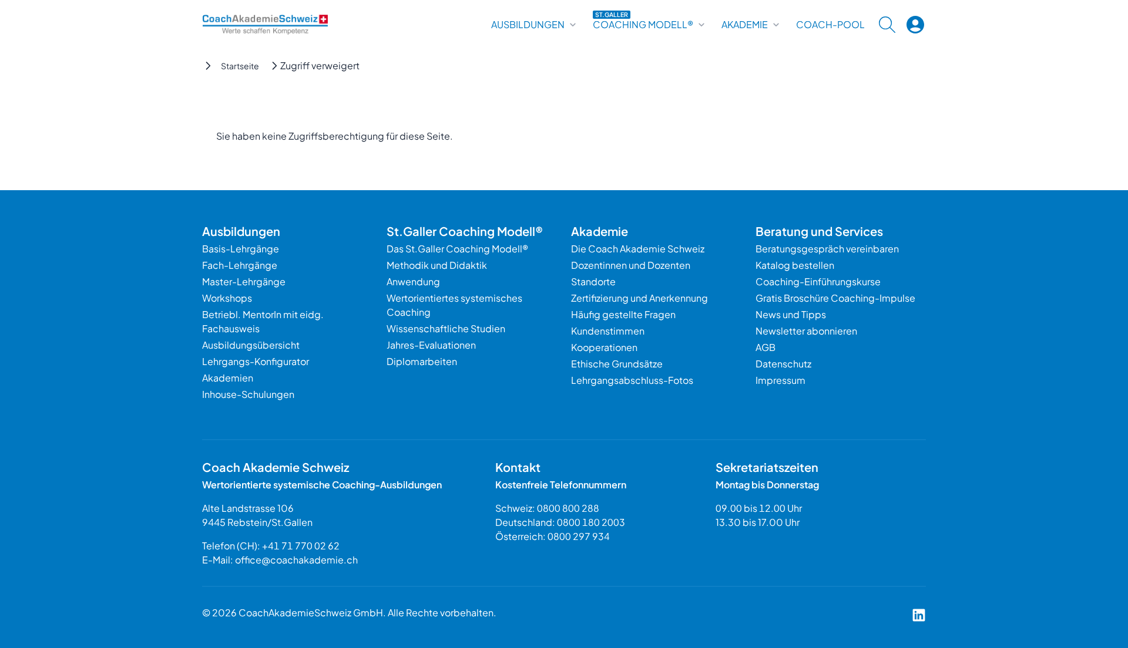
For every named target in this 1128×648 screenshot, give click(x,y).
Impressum (780, 380)
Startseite (240, 65)
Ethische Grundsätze (617, 363)
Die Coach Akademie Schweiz (637, 248)
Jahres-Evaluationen (431, 345)
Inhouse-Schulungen (248, 394)
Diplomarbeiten (422, 361)
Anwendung (413, 281)
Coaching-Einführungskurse (818, 281)
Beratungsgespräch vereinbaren (827, 248)
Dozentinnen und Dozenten (630, 265)
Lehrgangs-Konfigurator (255, 361)
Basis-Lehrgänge (240, 248)
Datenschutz (783, 363)
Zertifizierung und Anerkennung (639, 298)
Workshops (227, 298)
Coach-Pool (830, 24)
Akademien (227, 378)
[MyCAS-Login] (915, 24)
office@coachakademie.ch (296, 560)
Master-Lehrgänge (244, 281)
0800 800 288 (568, 508)
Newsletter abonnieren (806, 331)
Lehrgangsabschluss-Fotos (632, 380)
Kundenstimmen (607, 331)
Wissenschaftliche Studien (446, 328)
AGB (766, 347)
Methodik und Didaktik (437, 265)
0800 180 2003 (591, 522)
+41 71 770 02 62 (301, 545)
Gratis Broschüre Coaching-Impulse (835, 298)
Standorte (593, 281)
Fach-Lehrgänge (239, 265)
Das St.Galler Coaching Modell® (457, 248)
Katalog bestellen (795, 265)
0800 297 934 (579, 536)
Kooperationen (604, 347)
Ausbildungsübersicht (251, 345)
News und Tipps (791, 314)
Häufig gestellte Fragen (623, 314)
